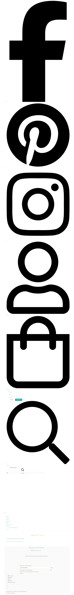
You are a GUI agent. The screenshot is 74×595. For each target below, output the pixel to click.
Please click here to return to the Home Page (15, 541)
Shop (8, 517)
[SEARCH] (22, 469)
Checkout (19, 399)
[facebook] (38, 101)
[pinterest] (38, 167)
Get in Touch (9, 524)
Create (13, 593)
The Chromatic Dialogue (13, 527)
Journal (8, 526)
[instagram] (38, 240)
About (8, 516)
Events (8, 519)
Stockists (8, 521)
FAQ (7, 522)
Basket (11, 399)
